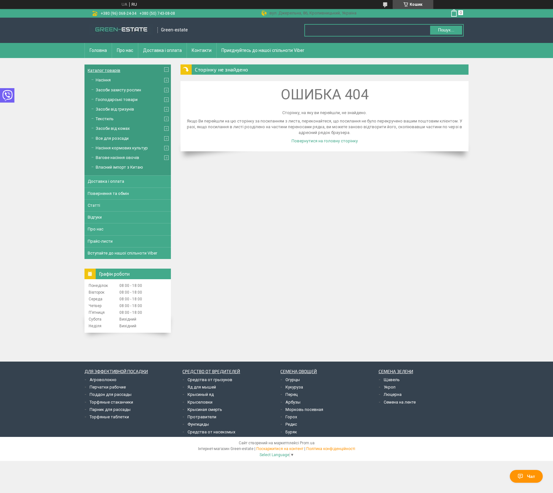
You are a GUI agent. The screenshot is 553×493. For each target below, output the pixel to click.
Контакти (202, 50)
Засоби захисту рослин (118, 90)
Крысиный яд (201, 394)
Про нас (125, 50)
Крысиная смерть (205, 409)
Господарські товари (117, 99)
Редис (291, 424)
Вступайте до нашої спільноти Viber (122, 253)
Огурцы (292, 379)
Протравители (202, 416)
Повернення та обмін (108, 193)
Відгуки (95, 217)
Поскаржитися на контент (279, 449)
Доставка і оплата (162, 50)
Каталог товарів (104, 70)
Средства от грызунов (210, 379)
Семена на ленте (400, 402)
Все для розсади (112, 138)
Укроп (390, 387)
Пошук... (446, 30)
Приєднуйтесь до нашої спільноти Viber (262, 50)
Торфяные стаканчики (111, 402)
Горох (291, 416)
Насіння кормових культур (122, 148)
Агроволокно (103, 379)
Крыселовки (200, 402)
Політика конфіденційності (330, 449)
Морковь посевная (304, 409)
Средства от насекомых (211, 432)
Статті (94, 205)
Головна (98, 50)
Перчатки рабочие (108, 387)
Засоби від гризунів (115, 109)
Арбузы (293, 402)
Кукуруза (294, 387)
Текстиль (105, 118)
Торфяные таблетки (109, 416)
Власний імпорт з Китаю (119, 167)
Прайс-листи (100, 241)
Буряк (291, 432)
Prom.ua (307, 443)
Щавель (392, 379)
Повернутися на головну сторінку (325, 140)
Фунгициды (198, 424)
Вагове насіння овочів (117, 157)
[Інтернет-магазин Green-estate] (121, 30)
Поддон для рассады (111, 394)
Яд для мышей (202, 387)
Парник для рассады (110, 409)
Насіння (103, 80)
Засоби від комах (113, 128)
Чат (531, 476)
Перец (291, 394)
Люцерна (393, 394)
